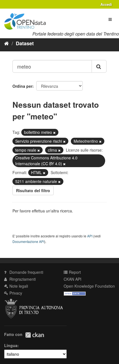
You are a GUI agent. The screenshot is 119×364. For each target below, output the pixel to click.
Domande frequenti (25, 272)
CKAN (34, 335)
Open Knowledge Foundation (89, 286)
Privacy (15, 293)
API (89, 236)
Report (74, 272)
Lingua (10, 345)
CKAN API (72, 279)
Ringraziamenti (22, 279)
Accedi (106, 4)
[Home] (6, 43)
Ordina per (22, 86)
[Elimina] (54, 132)
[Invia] (99, 66)
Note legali (18, 286)
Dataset (25, 43)
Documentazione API (28, 241)
